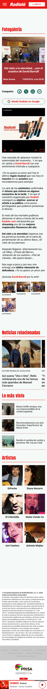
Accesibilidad (41, 650)
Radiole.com (9, 221)
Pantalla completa (42, 150)
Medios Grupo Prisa (24, 673)
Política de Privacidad (34, 653)
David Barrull (22, 163)
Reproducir (23, 128)
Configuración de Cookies (25, 656)
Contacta (4, 650)
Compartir (35, 150)
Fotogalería (12, 29)
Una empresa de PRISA (24, 667)
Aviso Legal (27, 650)
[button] (4, 4)
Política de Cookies (15, 653)
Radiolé (34, 197)
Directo (38, 4)
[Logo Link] (18, 4)
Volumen (11, 150)
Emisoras (15, 650)
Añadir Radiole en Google (25, 101)
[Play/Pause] (42, 685)
